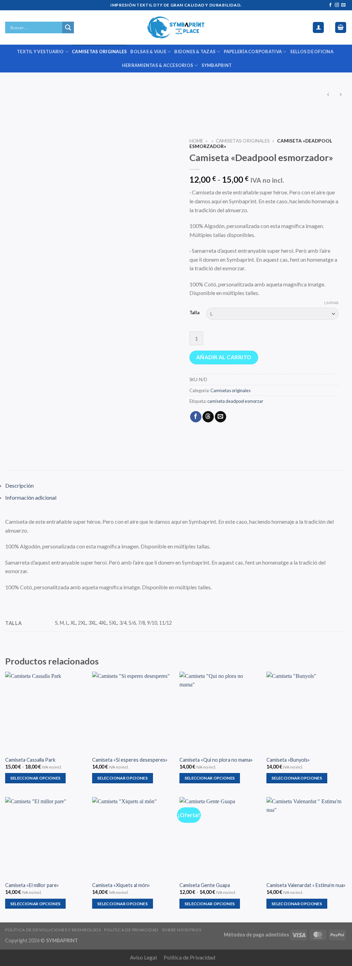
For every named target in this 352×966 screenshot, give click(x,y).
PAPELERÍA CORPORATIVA (253, 51)
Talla (194, 312)
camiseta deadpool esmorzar (235, 401)
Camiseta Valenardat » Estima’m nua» (305, 885)
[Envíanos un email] (343, 5)
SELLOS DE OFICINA (311, 51)
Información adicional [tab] (30, 497)
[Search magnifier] (68, 27)
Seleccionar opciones (35, 778)
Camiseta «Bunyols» (288, 760)
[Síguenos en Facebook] (330, 5)
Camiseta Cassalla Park (30, 760)
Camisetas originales (243, 141)
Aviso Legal (143, 957)
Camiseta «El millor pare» (32, 885)
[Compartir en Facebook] (195, 417)
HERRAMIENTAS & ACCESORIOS (157, 65)
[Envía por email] (220, 417)
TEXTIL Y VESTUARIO (40, 51)
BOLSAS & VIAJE (148, 51)
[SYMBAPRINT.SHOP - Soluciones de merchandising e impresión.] (176, 27)
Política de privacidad (131, 929)
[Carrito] (340, 27)
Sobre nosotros (181, 929)
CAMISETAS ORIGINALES (99, 51)
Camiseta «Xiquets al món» (121, 885)
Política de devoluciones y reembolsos (53, 929)
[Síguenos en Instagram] (337, 5)
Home (196, 141)
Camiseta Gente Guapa (204, 885)
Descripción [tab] (19, 485)
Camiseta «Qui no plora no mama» (216, 760)
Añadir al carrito (224, 357)
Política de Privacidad (189, 957)
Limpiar (331, 302)
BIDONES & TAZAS (195, 51)
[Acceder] (318, 27)
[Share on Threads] (208, 417)
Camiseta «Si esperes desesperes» (129, 760)
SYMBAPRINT (216, 65)
